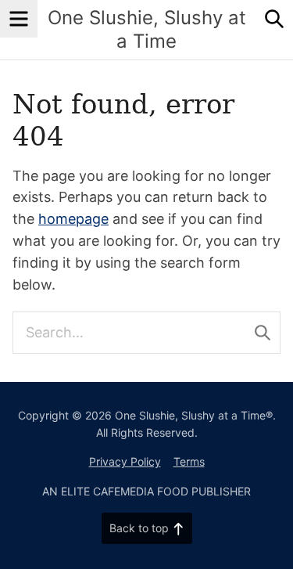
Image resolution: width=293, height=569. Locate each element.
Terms (189, 461)
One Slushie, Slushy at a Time (147, 29)
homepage (73, 219)
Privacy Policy (125, 461)
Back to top (139, 528)
